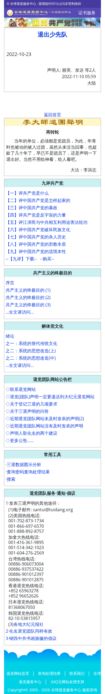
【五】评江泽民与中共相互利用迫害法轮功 (47, 222)
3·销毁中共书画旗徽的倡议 (31, 638)
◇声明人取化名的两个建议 (31, 433)
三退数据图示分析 (24, 464)
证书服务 (87, 13)
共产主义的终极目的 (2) (28, 297)
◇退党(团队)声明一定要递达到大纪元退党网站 (50, 397)
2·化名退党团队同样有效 (29, 631)
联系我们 (77, 673)
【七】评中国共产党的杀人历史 (36, 237)
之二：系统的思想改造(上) (31, 351)
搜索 (11, 479)
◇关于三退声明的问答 (27, 411)
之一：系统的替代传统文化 (31, 343)
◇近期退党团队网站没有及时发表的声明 (44, 426)
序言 (10, 283)
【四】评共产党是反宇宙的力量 (36, 215)
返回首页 (52, 115)
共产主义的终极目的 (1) (28, 290)
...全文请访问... (20, 312)
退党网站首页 (18, 673)
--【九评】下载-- (21, 259)
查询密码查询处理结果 (28, 472)
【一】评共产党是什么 (27, 193)
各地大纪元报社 (28, 624)
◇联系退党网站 (21, 389)
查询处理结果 (50, 673)
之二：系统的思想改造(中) (31, 358)
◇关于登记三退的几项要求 (31, 404)
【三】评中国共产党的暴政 (31, 208)
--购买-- (47, 259)
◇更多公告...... (20, 440)
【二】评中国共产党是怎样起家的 (38, 200)
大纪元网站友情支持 (67, 681)
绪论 (10, 336)
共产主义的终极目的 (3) (28, 305)
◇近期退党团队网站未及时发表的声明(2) (45, 418)
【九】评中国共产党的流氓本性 (36, 251)
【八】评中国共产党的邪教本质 (36, 244)
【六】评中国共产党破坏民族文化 (38, 230)
